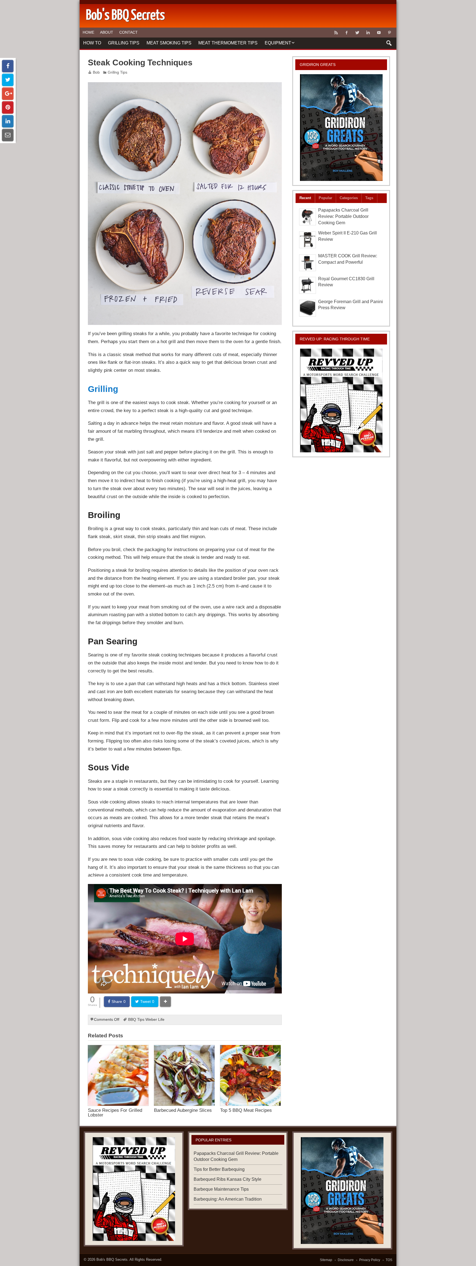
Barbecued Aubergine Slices (183, 1110)
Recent (305, 198)
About (106, 32)
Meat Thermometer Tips (228, 43)
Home (88, 32)
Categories (349, 198)
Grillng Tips (117, 72)
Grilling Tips (123, 43)
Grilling (103, 389)
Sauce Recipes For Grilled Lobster (115, 1112)
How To (92, 43)
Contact (128, 32)
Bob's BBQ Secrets (112, 1259)
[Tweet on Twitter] (7, 80)
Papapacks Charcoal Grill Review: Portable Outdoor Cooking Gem (343, 216)
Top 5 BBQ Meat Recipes (246, 1110)
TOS (389, 1260)
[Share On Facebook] (7, 66)
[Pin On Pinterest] (7, 107)
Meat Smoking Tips (169, 43)
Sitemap (326, 1260)
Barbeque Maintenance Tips (221, 1189)
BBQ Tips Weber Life (146, 1019)
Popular (325, 198)
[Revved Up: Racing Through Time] (341, 400)
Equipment (278, 43)
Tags (369, 198)
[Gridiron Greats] (341, 127)
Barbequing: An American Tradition (228, 1199)
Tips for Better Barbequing (219, 1169)
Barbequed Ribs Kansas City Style (227, 1179)
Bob (96, 72)
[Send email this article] (7, 135)
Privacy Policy (369, 1260)
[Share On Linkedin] (7, 121)
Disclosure (346, 1260)
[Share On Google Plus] (7, 93)
